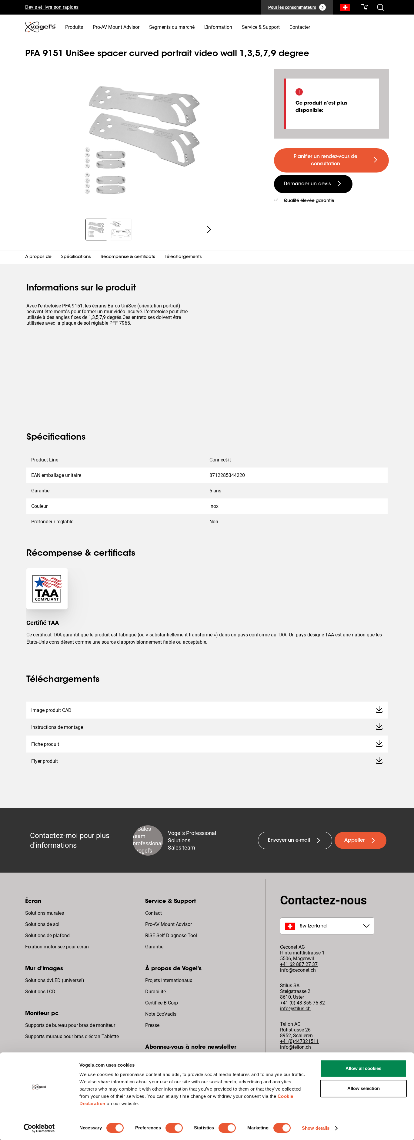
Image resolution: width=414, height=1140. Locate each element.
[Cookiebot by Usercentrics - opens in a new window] (39, 1128)
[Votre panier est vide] (364, 7)
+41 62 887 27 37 (299, 964)
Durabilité (155, 991)
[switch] (174, 1128)
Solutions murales (44, 913)
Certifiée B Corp (161, 1003)
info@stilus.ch (295, 1008)
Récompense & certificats (128, 257)
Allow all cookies (363, 1068)
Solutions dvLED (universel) (54, 980)
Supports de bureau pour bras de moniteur (70, 1025)
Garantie (154, 947)
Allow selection (363, 1088)
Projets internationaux (168, 980)
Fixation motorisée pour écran (57, 947)
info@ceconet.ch (298, 970)
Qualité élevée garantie (309, 201)
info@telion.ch (295, 1047)
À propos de (38, 257)
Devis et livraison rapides (51, 7)
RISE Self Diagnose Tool (171, 935)
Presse (152, 1025)
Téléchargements (183, 257)
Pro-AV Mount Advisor (168, 924)
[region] (144, 140)
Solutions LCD (40, 991)
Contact (153, 913)
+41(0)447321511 (299, 1041)
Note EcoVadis (160, 1014)
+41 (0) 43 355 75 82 (302, 1003)
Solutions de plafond (47, 935)
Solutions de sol (42, 924)
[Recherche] (345, 8)
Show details (315, 1128)
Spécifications (76, 257)
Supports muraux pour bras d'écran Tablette (72, 1036)
